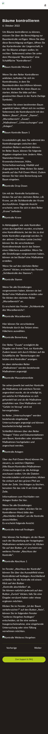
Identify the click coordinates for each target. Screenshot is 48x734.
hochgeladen (23, 442)
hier (25, 500)
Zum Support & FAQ (24, 659)
